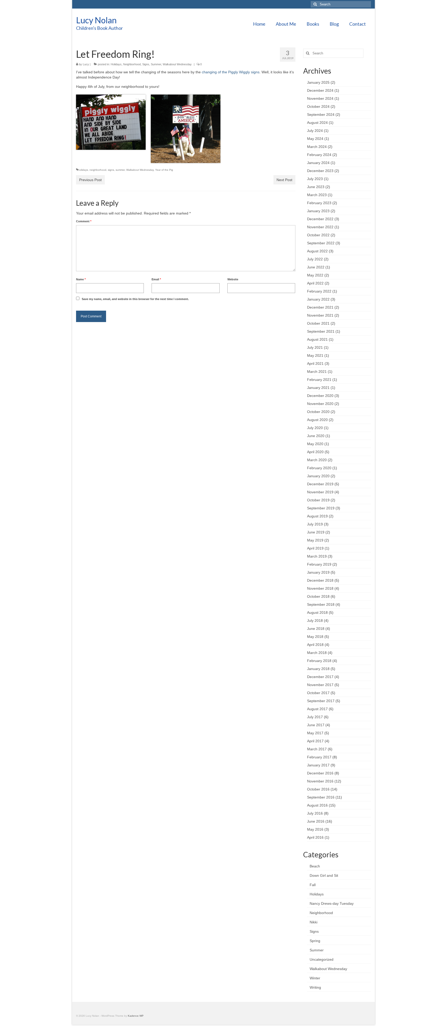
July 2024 (315, 131)
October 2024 (318, 106)
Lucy (86, 64)
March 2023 (317, 195)
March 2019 (317, 556)
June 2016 (315, 821)
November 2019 (320, 492)
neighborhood (98, 169)
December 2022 (320, 219)
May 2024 (315, 139)
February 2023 (319, 203)
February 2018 (319, 661)
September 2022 (320, 243)
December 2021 (320, 307)
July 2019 (315, 524)
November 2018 (320, 588)
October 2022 (318, 235)
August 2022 (317, 251)
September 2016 (320, 797)
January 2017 (318, 765)
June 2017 (315, 725)
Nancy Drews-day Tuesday (332, 903)
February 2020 (319, 468)
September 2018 (320, 604)
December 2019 (320, 484)
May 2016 (315, 829)
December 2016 (320, 773)
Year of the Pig (164, 169)
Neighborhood (132, 64)
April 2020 (315, 452)
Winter (315, 978)
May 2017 (315, 733)
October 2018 (318, 596)
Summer (156, 64)
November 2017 (320, 685)
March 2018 (317, 653)
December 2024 (320, 90)
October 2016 (318, 789)
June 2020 (315, 436)
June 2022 (315, 267)
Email (156, 279)
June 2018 (315, 628)
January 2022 (318, 299)
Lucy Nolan (96, 20)
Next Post (284, 180)
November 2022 (320, 227)
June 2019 (315, 532)
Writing (315, 987)
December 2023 (320, 171)
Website (232, 279)
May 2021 (315, 355)
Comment (83, 221)
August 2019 (317, 516)
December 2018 (320, 580)
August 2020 (317, 420)
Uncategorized (321, 959)
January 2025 (318, 82)
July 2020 (315, 428)
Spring (315, 941)
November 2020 (320, 404)
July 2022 (315, 259)
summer (120, 169)
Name (81, 279)
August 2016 (317, 805)
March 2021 (317, 371)
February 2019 (319, 564)
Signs (145, 64)
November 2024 (320, 98)
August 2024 (317, 122)
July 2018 (315, 620)
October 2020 (318, 412)
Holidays (116, 64)
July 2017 (315, 717)
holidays (83, 169)
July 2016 (315, 813)
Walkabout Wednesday (177, 64)
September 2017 (320, 701)
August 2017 (317, 709)
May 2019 (315, 540)
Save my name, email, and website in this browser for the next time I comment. (135, 299)
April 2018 (315, 645)
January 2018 (318, 669)
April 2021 (315, 363)
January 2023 (318, 211)
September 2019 (320, 508)
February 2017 (319, 757)
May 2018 (315, 637)
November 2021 (320, 315)
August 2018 (317, 612)
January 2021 (318, 388)
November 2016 (320, 781)
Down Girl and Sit (324, 875)
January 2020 (318, 476)
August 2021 (317, 339)
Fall (313, 885)
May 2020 (315, 444)
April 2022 (315, 283)
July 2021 (315, 347)
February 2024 (319, 155)
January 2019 (318, 572)
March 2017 (317, 749)
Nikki (313, 922)
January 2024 (318, 163)
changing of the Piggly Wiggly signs (230, 72)
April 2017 (315, 741)
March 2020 (317, 460)
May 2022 (315, 275)
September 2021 (320, 331)
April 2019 (315, 548)
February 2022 (319, 291)
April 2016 (315, 837)
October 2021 (318, 323)
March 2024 (317, 147)
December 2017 (320, 677)
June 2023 (315, 187)
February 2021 (319, 379)
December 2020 (320, 396)
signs (111, 169)
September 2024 (320, 114)
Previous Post (90, 180)
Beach (315, 866)
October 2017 (318, 693)
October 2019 (318, 500)
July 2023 (315, 179)
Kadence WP (136, 1015)
